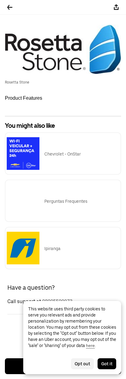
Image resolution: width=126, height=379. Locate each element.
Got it (107, 363)
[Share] (116, 7)
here (90, 345)
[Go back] (9, 7)
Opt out (82, 363)
